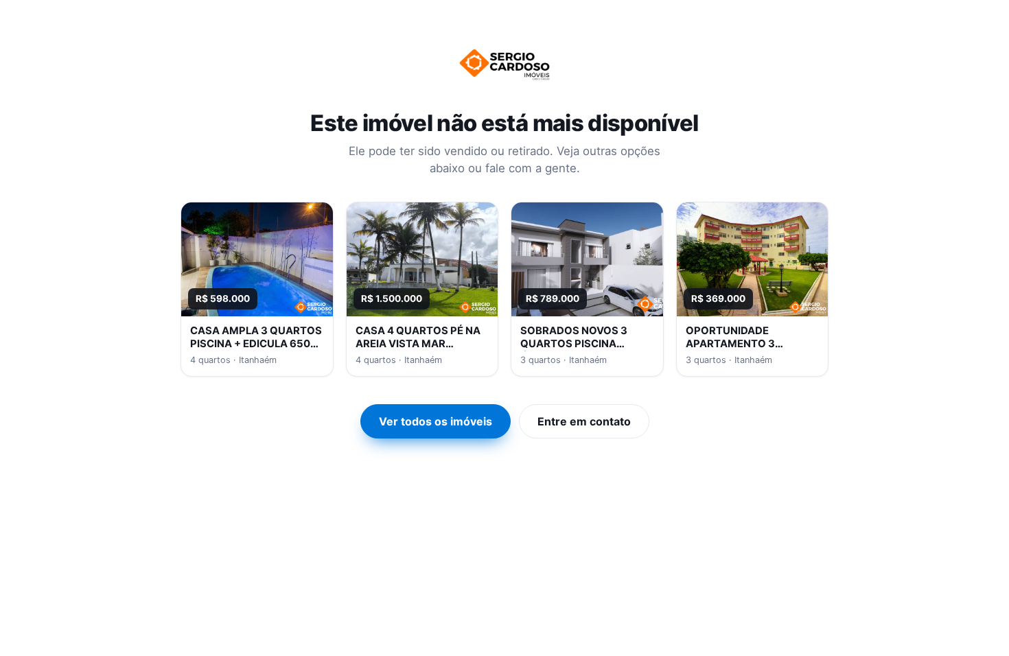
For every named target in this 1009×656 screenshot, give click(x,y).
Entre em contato (584, 421)
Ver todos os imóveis (435, 421)
